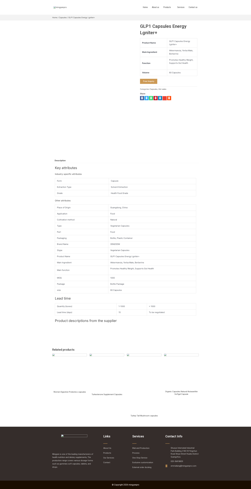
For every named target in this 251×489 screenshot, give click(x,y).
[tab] (60, 160)
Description (60, 160)
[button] (142, 98)
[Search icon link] (203, 7)
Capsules (63, 17)
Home (54, 17)
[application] (172, 7)
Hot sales (162, 89)
